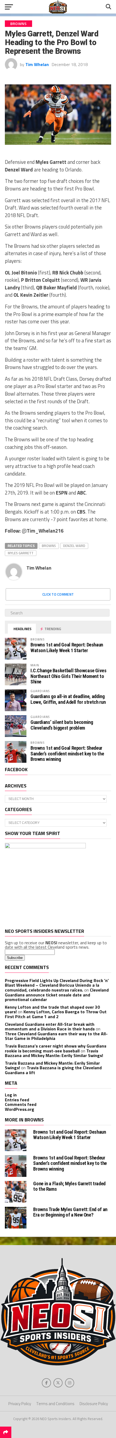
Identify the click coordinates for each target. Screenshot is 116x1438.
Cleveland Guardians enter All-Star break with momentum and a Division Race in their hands (50, 1026)
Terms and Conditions (55, 1404)
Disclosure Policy (94, 1404)
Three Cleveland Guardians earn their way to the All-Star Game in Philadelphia (56, 1036)
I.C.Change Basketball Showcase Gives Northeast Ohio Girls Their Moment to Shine (68, 676)
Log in (11, 1095)
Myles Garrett (20, 553)
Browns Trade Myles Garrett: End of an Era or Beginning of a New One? (70, 1212)
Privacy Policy (19, 1404)
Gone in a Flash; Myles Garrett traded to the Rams (69, 1186)
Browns (49, 545)
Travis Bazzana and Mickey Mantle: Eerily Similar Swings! (54, 1053)
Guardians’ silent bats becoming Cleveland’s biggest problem (61, 724)
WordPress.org (19, 1109)
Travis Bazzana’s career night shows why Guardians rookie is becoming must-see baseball (55, 1048)
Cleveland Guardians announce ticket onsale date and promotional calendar (57, 995)
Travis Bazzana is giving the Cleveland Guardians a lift (53, 1070)
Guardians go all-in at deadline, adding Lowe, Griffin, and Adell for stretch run (67, 699)
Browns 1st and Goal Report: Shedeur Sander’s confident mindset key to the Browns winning (67, 753)
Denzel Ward (74, 545)
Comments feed (20, 1104)
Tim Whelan (37, 64)
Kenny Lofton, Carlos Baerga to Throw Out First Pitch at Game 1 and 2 (56, 1014)
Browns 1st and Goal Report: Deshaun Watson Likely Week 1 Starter (66, 647)
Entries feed (17, 1099)
